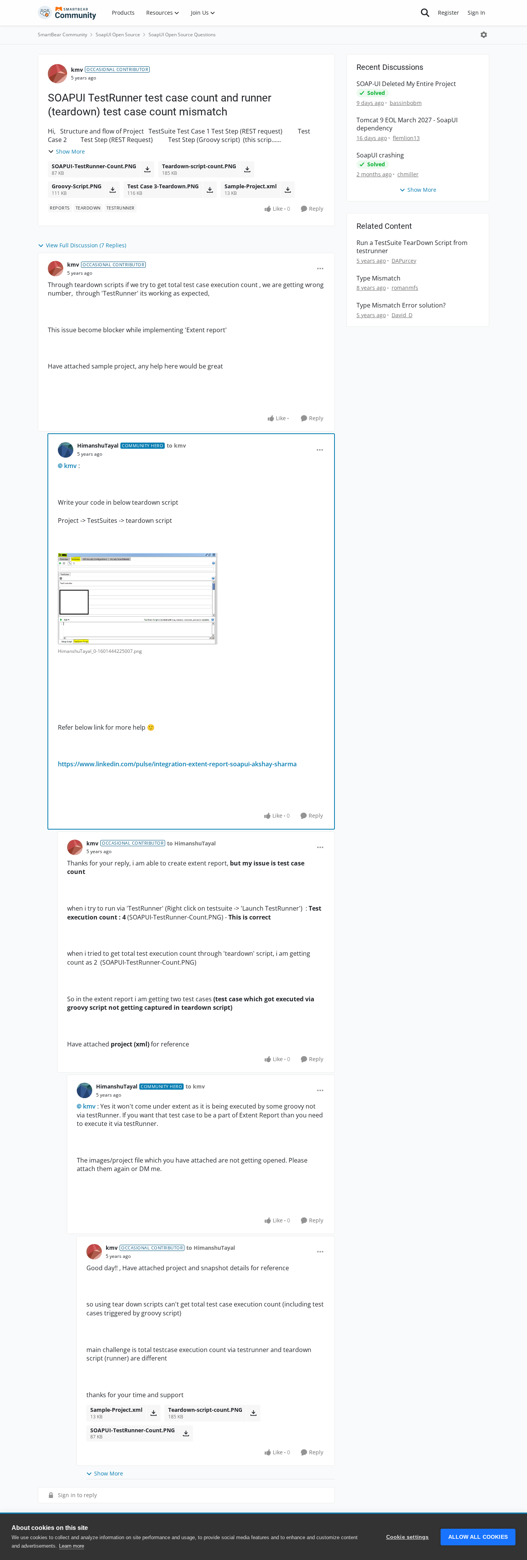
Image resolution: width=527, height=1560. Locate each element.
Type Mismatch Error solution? (401, 305)
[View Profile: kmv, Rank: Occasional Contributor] (57, 73)
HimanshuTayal (97, 445)
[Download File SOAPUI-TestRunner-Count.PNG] (147, 169)
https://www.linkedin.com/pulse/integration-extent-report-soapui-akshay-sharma (177, 764)
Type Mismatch (378, 278)
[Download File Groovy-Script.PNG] (112, 189)
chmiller (408, 174)
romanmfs (405, 287)
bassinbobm (406, 102)
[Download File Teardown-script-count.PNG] (247, 169)
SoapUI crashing (380, 155)
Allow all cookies (478, 1537)
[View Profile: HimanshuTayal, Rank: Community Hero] (65, 450)
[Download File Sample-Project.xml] (287, 189)
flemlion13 (406, 138)
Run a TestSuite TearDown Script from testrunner (412, 247)
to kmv (176, 445)
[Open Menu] (483, 34)
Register (448, 12)
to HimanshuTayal (191, 843)
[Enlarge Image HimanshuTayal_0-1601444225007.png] (138, 598)
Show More (70, 151)
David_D (402, 315)
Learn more (71, 1546)
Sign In (476, 12)
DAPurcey (404, 260)
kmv (77, 69)
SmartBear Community (62, 34)
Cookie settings (407, 1537)
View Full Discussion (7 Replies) (86, 245)
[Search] (425, 12)
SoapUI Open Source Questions (182, 34)
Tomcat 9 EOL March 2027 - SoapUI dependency (407, 124)
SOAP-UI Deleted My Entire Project (406, 84)
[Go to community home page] (67, 13)
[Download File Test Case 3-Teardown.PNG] (210, 189)
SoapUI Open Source (118, 34)
